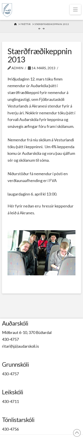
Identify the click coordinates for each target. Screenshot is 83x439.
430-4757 (10, 339)
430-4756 (10, 429)
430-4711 (10, 401)
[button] (75, 9)
